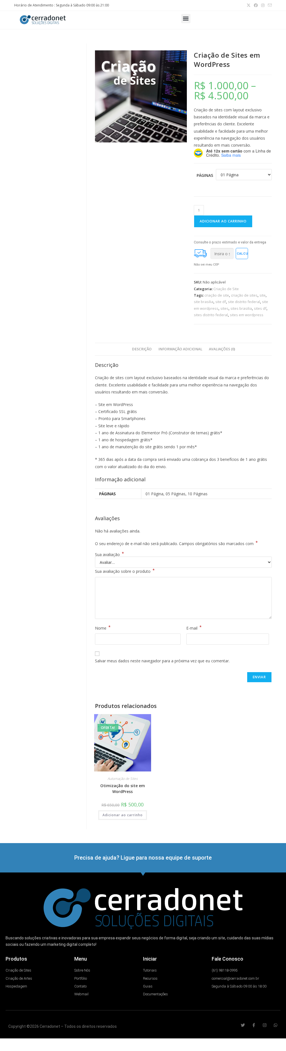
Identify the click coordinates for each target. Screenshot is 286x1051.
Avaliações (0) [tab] (222, 349)
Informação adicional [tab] (180, 349)
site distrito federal (244, 301)
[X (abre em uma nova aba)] (248, 5)
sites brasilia (241, 308)
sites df (260, 308)
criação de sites (244, 295)
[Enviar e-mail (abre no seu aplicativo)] (269, 5)
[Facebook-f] (254, 1025)
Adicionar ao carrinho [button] (123, 815)
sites (224, 308)
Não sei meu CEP (206, 264)
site (262, 295)
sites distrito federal (211, 314)
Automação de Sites (123, 778)
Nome (103, 628)
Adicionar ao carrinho (223, 221)
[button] (185, 18)
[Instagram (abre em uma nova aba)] (262, 5)
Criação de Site (226, 288)
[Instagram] (265, 1025)
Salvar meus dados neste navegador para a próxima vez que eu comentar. (162, 660)
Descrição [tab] (142, 349)
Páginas (205, 175)
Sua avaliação (109, 555)
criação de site (216, 295)
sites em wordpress (246, 314)
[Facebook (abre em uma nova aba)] (255, 5)
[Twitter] (243, 1025)
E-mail (194, 628)
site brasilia (203, 301)
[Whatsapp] (275, 1025)
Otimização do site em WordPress (122, 788)
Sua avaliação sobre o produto (125, 571)
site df (220, 301)
